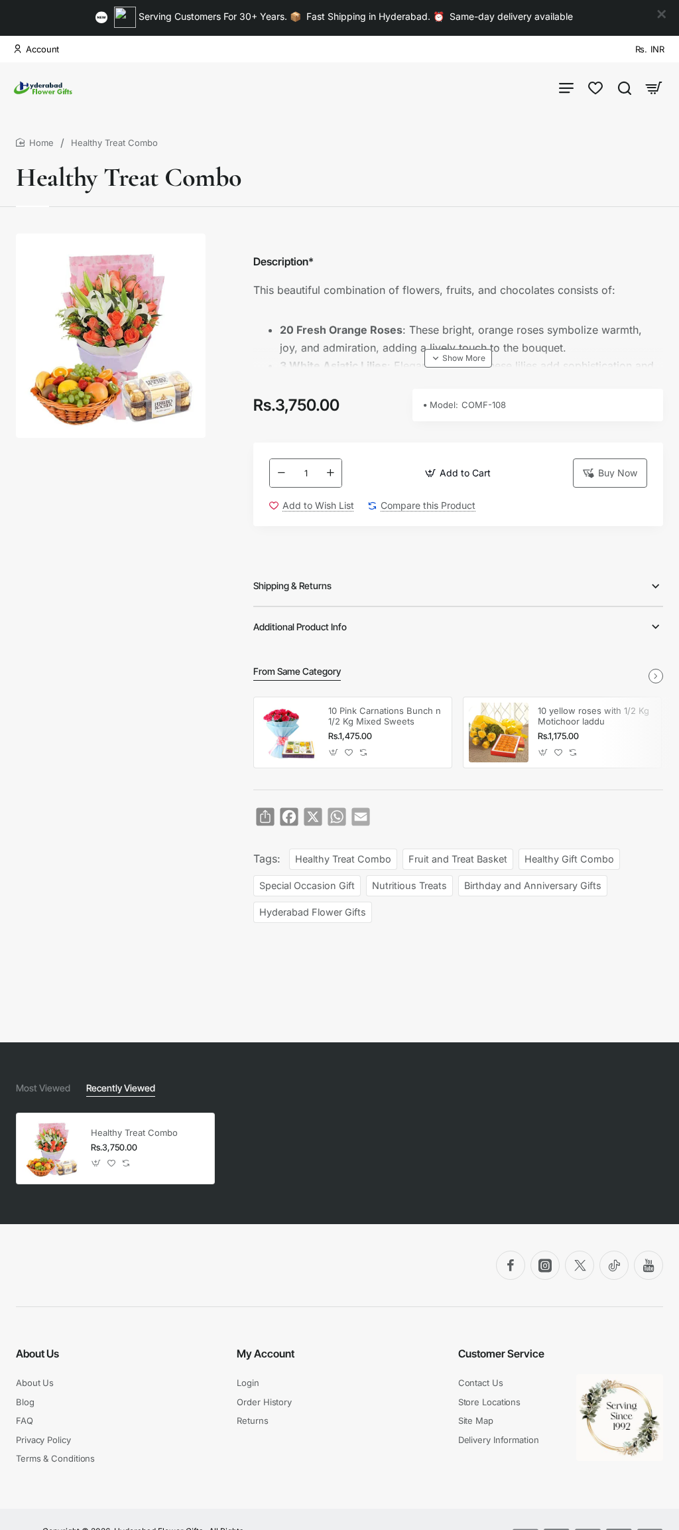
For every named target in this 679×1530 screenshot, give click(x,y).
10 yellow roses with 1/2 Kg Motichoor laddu (593, 716)
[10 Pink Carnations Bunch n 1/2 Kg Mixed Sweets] (289, 732)
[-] (281, 473)
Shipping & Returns (292, 585)
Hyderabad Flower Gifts (312, 912)
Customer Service (501, 1353)
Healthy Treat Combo (343, 859)
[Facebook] (510, 1265)
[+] (330, 473)
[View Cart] (653, 87)
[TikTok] (614, 1265)
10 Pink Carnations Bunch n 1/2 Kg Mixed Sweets (384, 716)
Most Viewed (43, 1087)
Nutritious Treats (409, 885)
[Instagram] (545, 1265)
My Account (265, 1353)
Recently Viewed (120, 1087)
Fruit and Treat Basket (457, 859)
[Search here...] (624, 87)
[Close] (661, 14)
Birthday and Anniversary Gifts (532, 885)
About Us (37, 1353)
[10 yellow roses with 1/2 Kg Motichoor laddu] (498, 732)
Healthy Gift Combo (569, 859)
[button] (457, 473)
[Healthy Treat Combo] (52, 1148)
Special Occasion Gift (307, 885)
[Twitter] (579, 1265)
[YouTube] (648, 1265)
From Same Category (297, 671)
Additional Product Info (300, 626)
